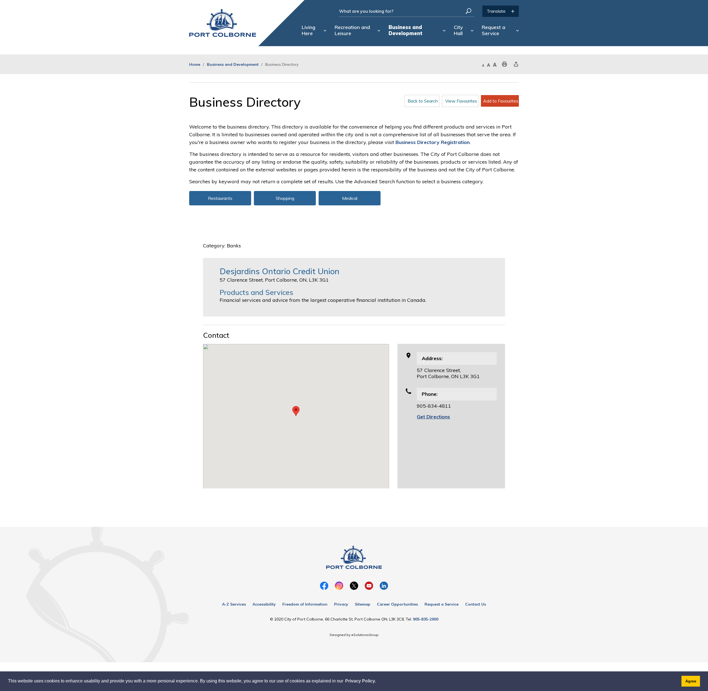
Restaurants (220, 198)
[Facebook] (324, 586)
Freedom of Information (304, 604)
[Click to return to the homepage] (222, 23)
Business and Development (233, 64)
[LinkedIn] (384, 586)
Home (194, 64)
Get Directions (433, 416)
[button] (296, 411)
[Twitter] (354, 586)
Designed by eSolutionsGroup (354, 635)
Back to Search (423, 101)
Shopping (285, 198)
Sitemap (362, 604)
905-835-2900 (425, 619)
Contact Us (475, 604)
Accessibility (264, 604)
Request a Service (442, 604)
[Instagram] (339, 586)
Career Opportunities (397, 604)
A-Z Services (234, 604)
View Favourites (461, 101)
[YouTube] (369, 586)
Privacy (341, 604)
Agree (690, 681)
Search (468, 11)
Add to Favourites (500, 101)
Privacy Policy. (360, 681)
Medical (349, 198)
